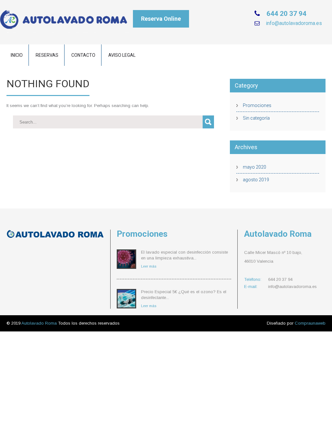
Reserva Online (161, 18)
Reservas (47, 55)
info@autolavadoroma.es (293, 23)
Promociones (257, 105)
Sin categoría (256, 118)
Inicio (17, 55)
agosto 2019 (256, 179)
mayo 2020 (254, 167)
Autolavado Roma (39, 323)
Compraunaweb (310, 323)
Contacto (83, 55)
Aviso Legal (122, 55)
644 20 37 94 (285, 14)
